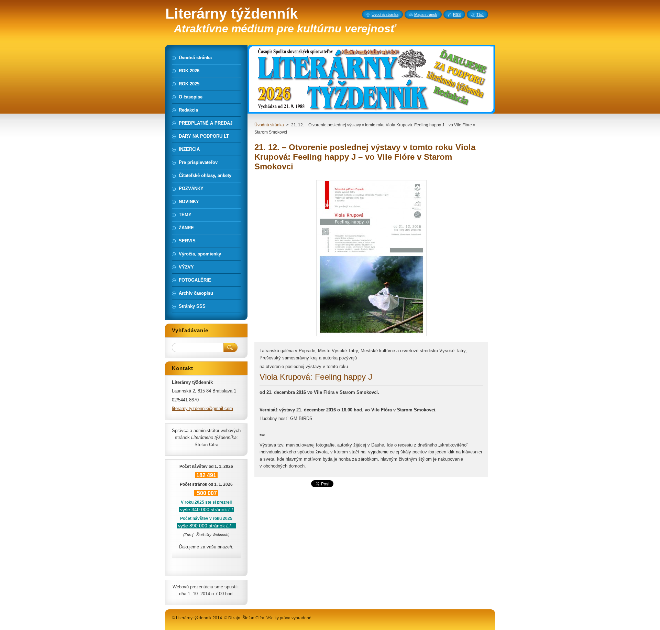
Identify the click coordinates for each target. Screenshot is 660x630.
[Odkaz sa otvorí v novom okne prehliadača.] (371, 336)
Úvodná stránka (269, 125)
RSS (457, 14)
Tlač (480, 14)
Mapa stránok (425, 14)
